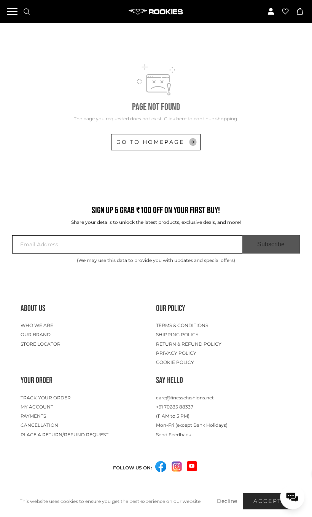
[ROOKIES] (156, 11)
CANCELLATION (39, 425)
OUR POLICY (170, 308)
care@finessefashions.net (185, 398)
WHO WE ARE (37, 325)
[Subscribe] (271, 244)
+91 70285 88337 (174, 407)
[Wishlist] (285, 11)
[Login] (271, 11)
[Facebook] (161, 467)
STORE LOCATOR (40, 344)
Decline (227, 501)
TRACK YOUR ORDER (46, 398)
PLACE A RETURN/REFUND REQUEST (64, 434)
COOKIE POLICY (175, 362)
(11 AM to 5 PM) (172, 416)
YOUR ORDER (37, 380)
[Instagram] (177, 467)
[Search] (26, 11)
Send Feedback (173, 434)
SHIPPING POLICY (177, 334)
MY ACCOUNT (37, 407)
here (181, 118)
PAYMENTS (33, 416)
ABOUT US (33, 308)
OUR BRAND (36, 334)
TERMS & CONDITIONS (182, 325)
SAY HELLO (169, 380)
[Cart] (300, 11)
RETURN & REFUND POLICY (188, 344)
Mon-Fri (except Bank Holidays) (192, 425)
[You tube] (192, 466)
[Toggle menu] (12, 11)
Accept (267, 501)
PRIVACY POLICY (176, 353)
